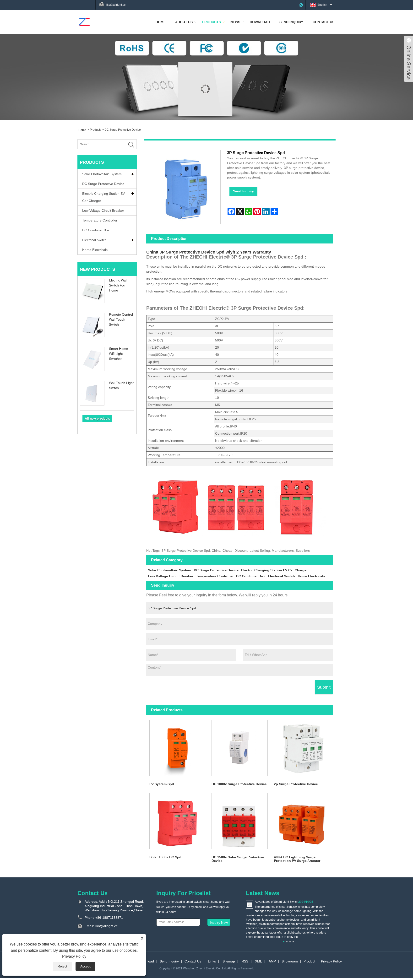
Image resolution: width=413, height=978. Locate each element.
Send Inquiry (291, 22)
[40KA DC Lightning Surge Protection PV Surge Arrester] (302, 821)
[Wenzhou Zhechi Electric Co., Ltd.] (84, 21)
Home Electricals (95, 250)
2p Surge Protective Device (296, 784)
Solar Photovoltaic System (102, 174)
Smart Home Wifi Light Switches (118, 354)
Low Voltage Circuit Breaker (103, 210)
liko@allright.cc (115, 4)
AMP (272, 961)
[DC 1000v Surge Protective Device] (239, 748)
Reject (62, 966)
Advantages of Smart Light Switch (276, 901)
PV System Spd (161, 784)
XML (258, 961)
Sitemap (229, 961)
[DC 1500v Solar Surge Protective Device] (239, 821)
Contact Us (323, 22)
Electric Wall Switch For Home (118, 285)
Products (211, 22)
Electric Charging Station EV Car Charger (103, 197)
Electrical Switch (94, 240)
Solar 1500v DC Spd (165, 857)
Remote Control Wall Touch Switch (121, 319)
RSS (245, 961)
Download (260, 22)
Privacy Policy (331, 961)
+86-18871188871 (109, 917)
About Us (184, 22)
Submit (324, 687)
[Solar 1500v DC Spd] (177, 821)
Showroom (290, 961)
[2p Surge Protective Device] (302, 748)
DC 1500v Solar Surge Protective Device (238, 859)
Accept (85, 966)
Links (212, 961)
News (235, 22)
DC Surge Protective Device (122, 129)
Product (309, 961)
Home (161, 22)
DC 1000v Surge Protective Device (239, 784)
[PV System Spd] (177, 748)
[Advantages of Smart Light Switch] (249, 904)
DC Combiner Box (95, 230)
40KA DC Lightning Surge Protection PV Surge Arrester (297, 859)
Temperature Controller (99, 220)
